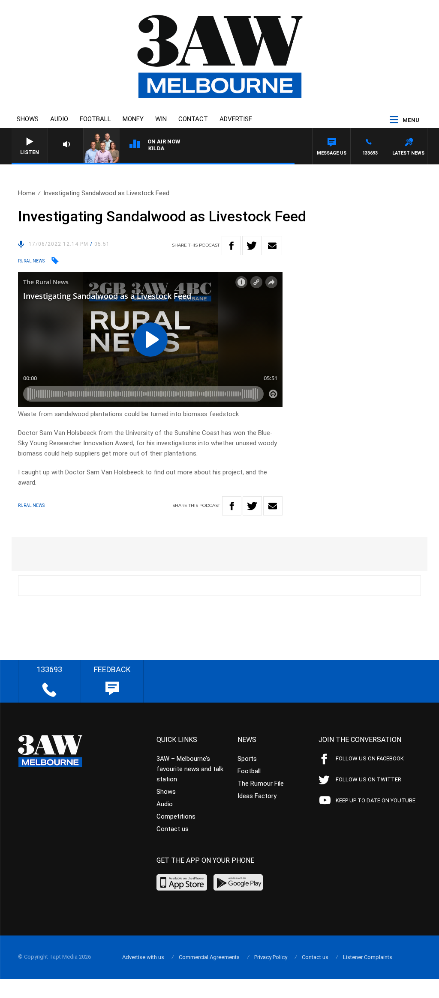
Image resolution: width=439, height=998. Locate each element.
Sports (247, 759)
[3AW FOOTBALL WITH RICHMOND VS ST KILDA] (197, 150)
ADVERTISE (236, 119)
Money (133, 119)
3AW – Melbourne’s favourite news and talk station (189, 769)
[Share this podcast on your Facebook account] (231, 245)
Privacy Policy (270, 957)
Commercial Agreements (209, 957)
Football (95, 119)
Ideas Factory (257, 796)
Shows (28, 119)
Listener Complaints (367, 957)
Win (161, 119)
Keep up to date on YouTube (375, 800)
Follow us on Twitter (368, 779)
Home (26, 193)
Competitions (175, 816)
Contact (193, 119)
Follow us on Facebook (370, 758)
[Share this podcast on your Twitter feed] (252, 245)
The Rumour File (261, 783)
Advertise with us (143, 957)
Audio (59, 119)
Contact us (172, 829)
